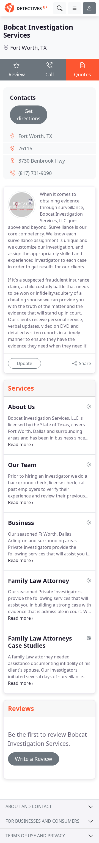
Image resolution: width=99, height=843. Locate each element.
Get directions (28, 115)
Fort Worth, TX (28, 47)
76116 (25, 148)
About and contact (29, 806)
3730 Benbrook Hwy (41, 160)
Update (24, 363)
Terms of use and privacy (35, 836)
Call (49, 74)
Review (17, 74)
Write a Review (33, 759)
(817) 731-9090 (35, 173)
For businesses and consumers (42, 821)
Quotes (82, 74)
